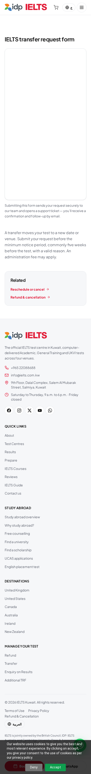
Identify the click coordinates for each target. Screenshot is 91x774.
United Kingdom (17, 590)
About (9, 435)
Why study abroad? (19, 525)
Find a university (17, 542)
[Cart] (56, 7)
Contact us (13, 493)
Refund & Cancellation (22, 716)
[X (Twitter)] (29, 410)
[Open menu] (81, 7)
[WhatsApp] (50, 410)
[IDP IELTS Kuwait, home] (26, 7)
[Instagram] (19, 410)
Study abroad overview (22, 517)
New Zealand (14, 631)
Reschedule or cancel (27, 289)
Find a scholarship (18, 550)
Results (10, 452)
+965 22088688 (23, 367)
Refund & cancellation (28, 297)
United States (15, 598)
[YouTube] (39, 410)
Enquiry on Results (18, 672)
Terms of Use (14, 710)
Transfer (11, 663)
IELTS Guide (14, 485)
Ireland (10, 623)
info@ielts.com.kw (25, 375)
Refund (10, 655)
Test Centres (14, 444)
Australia (11, 615)
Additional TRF (15, 680)
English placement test (22, 567)
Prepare (11, 460)
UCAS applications (19, 558)
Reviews (11, 477)
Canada (11, 607)
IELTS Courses (15, 468)
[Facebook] (9, 410)
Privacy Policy (38, 710)
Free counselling (17, 533)
